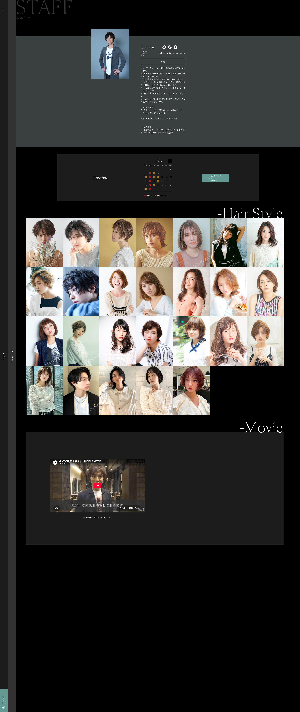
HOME (4, 355)
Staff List (12, 356)
